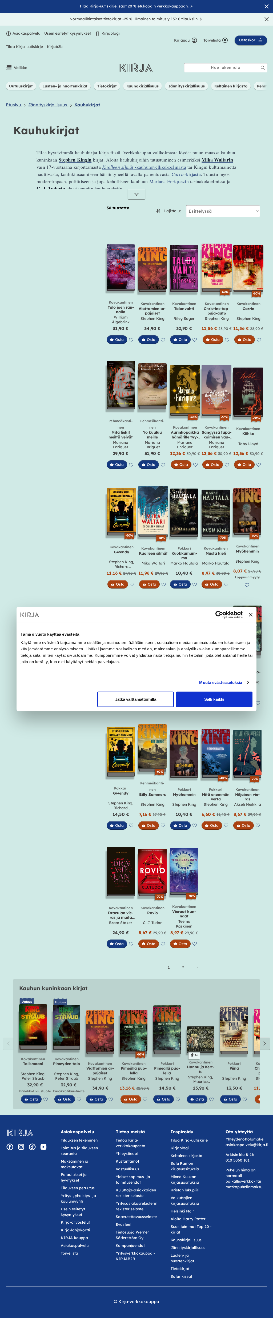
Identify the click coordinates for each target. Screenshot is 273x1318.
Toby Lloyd (248, 443)
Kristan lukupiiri (185, 1190)
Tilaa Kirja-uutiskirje (24, 46)
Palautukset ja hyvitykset (74, 1177)
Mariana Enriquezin (169, 181)
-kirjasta (186, 174)
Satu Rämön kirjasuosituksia (185, 1166)
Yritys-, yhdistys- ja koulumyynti (78, 1198)
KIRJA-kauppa (74, 1237)
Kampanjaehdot (130, 1245)
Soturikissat (181, 1276)
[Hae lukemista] (263, 68)
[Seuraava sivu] (197, 967)
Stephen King (152, 318)
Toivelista (69, 1253)
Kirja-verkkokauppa (138, 1301)
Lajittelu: (172, 210)
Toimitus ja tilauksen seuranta (79, 1151)
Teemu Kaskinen (184, 924)
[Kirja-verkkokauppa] (20, 1132)
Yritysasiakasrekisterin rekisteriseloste (136, 1206)
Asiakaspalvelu (26, 33)
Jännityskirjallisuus (188, 1247)
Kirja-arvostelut (75, 1222)
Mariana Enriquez (121, 445)
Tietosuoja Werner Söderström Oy (132, 1235)
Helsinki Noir (182, 1211)
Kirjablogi (111, 33)
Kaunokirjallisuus (186, 1240)
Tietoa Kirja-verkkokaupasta (130, 1143)
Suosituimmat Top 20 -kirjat (191, 1229)
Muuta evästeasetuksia (220, 682)
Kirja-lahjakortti (75, 1230)
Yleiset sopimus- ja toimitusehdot (133, 1179)
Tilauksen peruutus (78, 1188)
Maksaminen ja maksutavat (74, 1164)
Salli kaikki (214, 699)
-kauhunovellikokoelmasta (144, 167)
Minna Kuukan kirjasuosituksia (185, 1179)
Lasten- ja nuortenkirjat (182, 1258)
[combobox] (225, 67)
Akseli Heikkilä (247, 804)
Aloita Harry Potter (188, 1218)
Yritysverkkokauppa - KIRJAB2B (135, 1256)
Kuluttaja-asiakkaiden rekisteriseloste (136, 1193)
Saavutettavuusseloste (136, 1216)
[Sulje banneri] (250, 614)
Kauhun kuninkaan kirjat (53, 988)
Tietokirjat (180, 1268)
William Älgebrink (121, 319)
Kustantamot (127, 1161)
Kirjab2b (55, 46)
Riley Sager (184, 318)
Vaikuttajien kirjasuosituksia (185, 1200)
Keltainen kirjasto (186, 1155)
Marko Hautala (184, 563)
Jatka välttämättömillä (135, 699)
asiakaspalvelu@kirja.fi (247, 1144)
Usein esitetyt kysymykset (67, 33)
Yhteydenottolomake (244, 1139)
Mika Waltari (153, 563)
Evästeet (123, 1224)
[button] (16, 68)
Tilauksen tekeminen (79, 1140)
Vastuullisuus (127, 1169)
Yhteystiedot (127, 1153)
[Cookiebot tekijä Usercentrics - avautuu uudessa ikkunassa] (219, 615)
